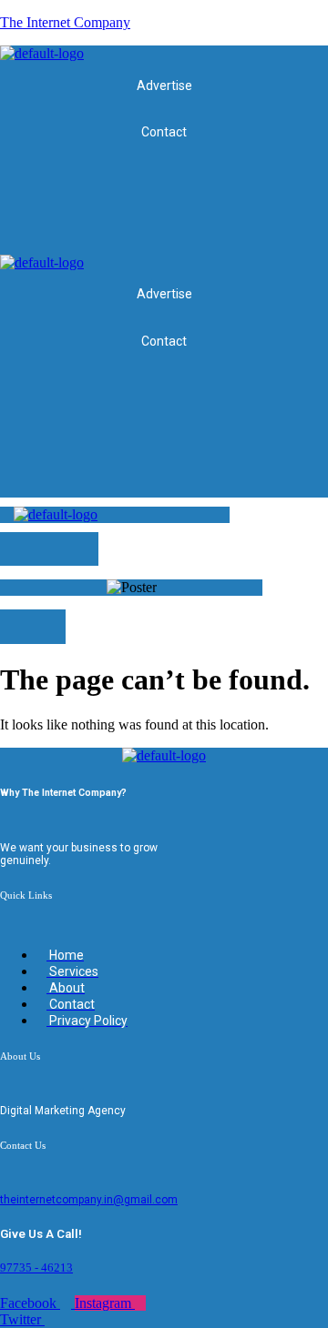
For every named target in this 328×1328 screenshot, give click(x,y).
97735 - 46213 (36, 1267)
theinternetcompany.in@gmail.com (89, 1199)
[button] (313, 237)
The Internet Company (65, 22)
